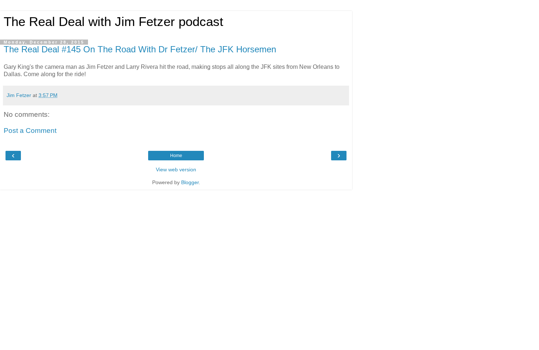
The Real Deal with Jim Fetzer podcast (113, 22)
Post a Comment (30, 130)
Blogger (190, 182)
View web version (176, 169)
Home (176, 155)
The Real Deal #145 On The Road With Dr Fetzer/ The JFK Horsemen (140, 49)
